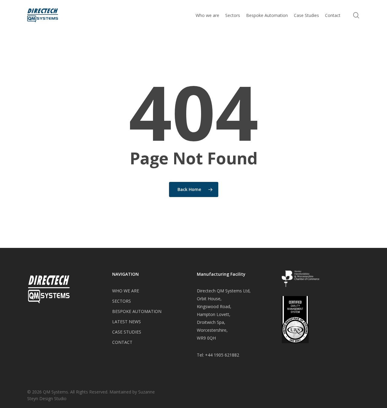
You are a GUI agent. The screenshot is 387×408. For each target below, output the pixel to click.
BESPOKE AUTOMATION (136, 311)
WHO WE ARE (125, 291)
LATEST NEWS (126, 321)
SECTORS (121, 301)
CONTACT (122, 342)
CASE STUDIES (126, 332)
